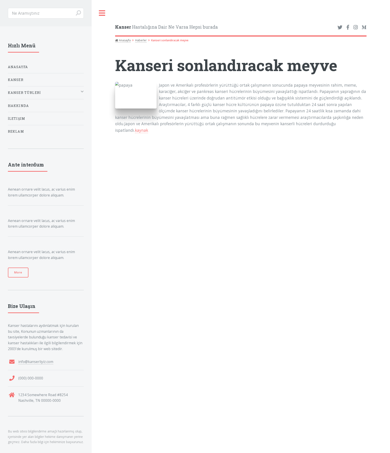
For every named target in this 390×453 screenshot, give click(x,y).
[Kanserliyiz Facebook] (347, 27)
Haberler (141, 40)
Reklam (16, 131)
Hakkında (18, 106)
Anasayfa (124, 40)
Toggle (102, 13)
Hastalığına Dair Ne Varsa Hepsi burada (166, 27)
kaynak (141, 130)
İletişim (16, 118)
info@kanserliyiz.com (35, 361)
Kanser (15, 80)
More (18, 272)
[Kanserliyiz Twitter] (339, 27)
